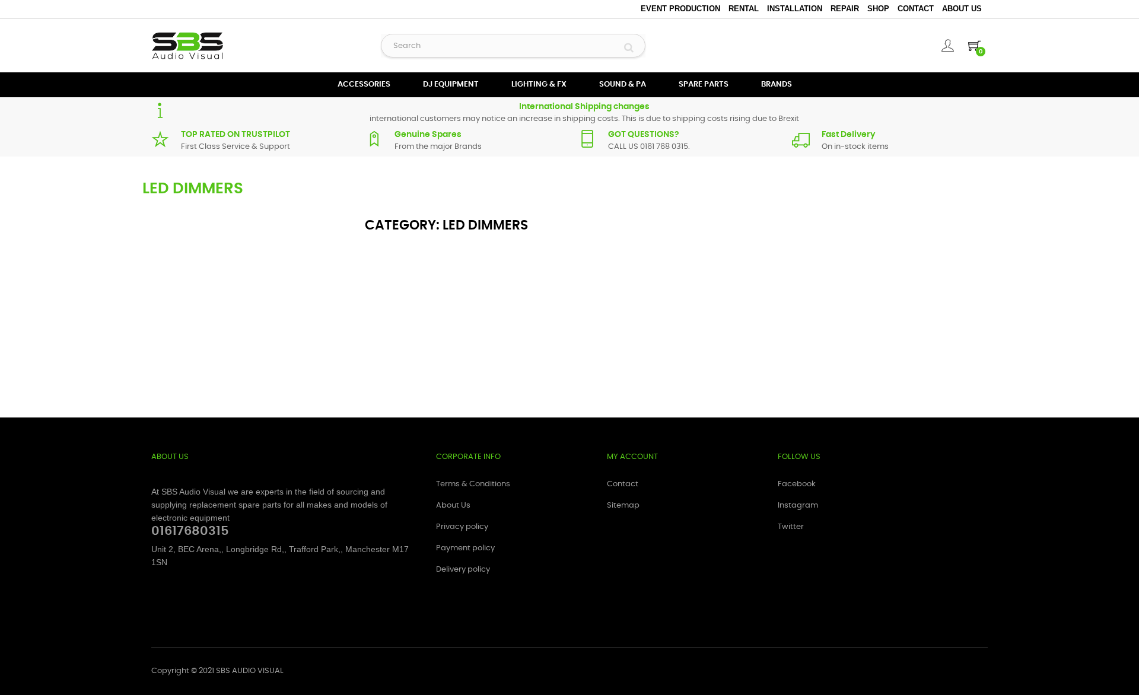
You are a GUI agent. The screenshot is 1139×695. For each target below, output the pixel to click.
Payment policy (465, 548)
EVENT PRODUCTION (680, 8)
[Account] (947, 45)
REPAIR (845, 8)
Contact (622, 484)
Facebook (797, 484)
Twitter (791, 527)
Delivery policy (463, 569)
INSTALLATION (794, 8)
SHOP (878, 8)
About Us (962, 8)
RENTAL (743, 8)
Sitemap (623, 505)
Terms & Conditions (473, 484)
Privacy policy (462, 527)
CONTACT (916, 8)
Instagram (798, 505)
